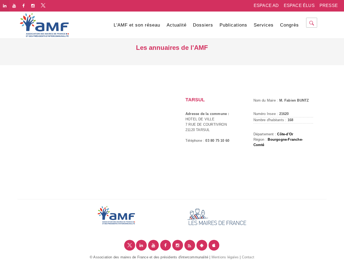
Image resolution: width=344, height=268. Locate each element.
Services (264, 25)
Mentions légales (225, 257)
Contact (248, 257)
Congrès (289, 25)
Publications (233, 25)
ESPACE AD (266, 5)
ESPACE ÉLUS (299, 5)
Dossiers (203, 25)
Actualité (177, 25)
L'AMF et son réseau (137, 25)
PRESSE (329, 5)
